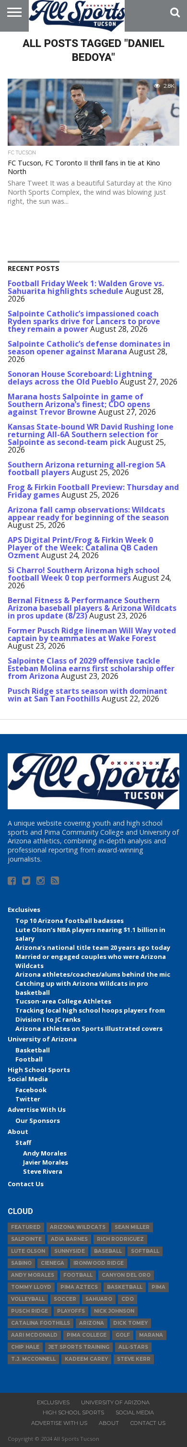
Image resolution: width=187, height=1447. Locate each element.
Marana (151, 1335)
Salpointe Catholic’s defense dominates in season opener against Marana (89, 347)
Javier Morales (45, 1162)
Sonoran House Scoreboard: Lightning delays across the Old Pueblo (80, 378)
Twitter (27, 1099)
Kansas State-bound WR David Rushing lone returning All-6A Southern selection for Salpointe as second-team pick (91, 434)
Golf (123, 1335)
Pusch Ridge (29, 1311)
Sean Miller (132, 1227)
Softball (145, 1251)
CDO (127, 1299)
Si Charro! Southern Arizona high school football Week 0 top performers (84, 574)
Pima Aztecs (79, 1287)
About (18, 1131)
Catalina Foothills (40, 1323)
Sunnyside (69, 1251)
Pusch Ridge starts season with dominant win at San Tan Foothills (87, 695)
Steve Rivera (42, 1171)
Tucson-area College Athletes (63, 1001)
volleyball (28, 1299)
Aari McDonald (34, 1335)
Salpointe (26, 1239)
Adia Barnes (69, 1239)
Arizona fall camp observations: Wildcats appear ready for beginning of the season (88, 513)
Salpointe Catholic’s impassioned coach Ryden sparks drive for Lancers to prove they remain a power (84, 321)
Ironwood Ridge (98, 1263)
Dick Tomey (130, 1323)
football (78, 1275)
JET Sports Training (78, 1347)
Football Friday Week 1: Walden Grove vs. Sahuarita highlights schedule (86, 287)
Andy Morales (45, 1153)
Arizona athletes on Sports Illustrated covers (89, 1028)
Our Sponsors (37, 1120)
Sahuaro (98, 1299)
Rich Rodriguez (120, 1239)
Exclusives (24, 909)
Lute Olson (28, 1251)
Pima (158, 1287)
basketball (124, 1287)
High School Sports (39, 1069)
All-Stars (133, 1347)
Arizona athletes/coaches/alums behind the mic (92, 974)
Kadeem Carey (86, 1359)
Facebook (31, 1089)
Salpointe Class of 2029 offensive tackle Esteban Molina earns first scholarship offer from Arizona (91, 668)
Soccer (65, 1299)
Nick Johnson (114, 1311)
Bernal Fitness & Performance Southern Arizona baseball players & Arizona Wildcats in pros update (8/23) (92, 608)
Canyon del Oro (126, 1275)
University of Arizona (42, 1039)
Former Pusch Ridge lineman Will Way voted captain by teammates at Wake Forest (92, 634)
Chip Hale (25, 1347)
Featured (26, 1227)
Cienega (52, 1263)
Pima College (86, 1335)
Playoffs (71, 1311)
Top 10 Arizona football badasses (69, 920)
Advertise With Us (37, 1109)
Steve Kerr (134, 1359)
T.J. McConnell (33, 1359)
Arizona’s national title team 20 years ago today (92, 947)
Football (29, 1059)
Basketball (32, 1050)
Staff (23, 1142)
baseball (108, 1251)
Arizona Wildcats (77, 1227)
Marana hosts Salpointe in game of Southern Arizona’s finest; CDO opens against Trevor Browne (79, 404)
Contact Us (26, 1183)
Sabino (21, 1263)
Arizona (91, 1323)
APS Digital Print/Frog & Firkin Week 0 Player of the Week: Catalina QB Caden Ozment (83, 547)
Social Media (28, 1078)
